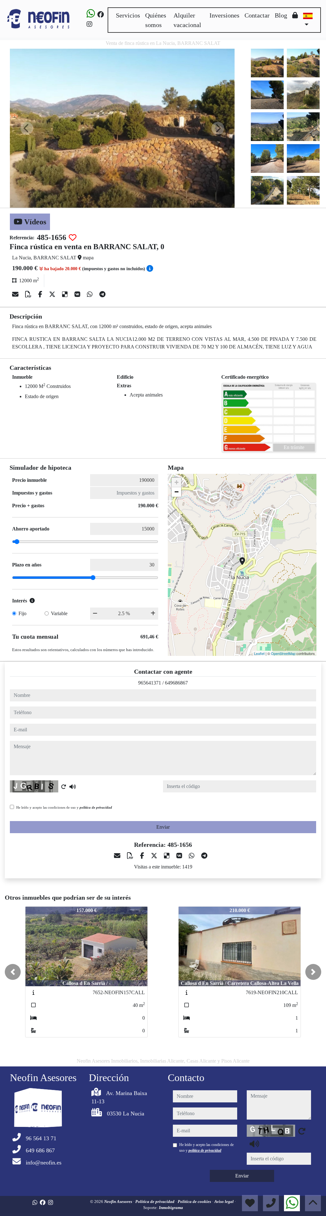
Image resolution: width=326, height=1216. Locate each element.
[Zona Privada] (295, 15)
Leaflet (259, 653)
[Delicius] (65, 294)
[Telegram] (102, 294)
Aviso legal (224, 1201)
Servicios (128, 15)
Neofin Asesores (118, 1201)
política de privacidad (96, 807)
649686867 (176, 682)
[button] (13, 972)
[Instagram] (89, 24)
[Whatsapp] (91, 14)
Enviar (163, 827)
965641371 (149, 682)
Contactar (257, 15)
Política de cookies (195, 1201)
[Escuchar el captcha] (72, 786)
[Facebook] (100, 14)
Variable (59, 613)
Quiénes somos (155, 20)
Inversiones (224, 15)
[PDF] (29, 294)
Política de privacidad (155, 1201)
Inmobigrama (171, 1207)
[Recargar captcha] (64, 786)
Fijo (22, 613)
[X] (53, 294)
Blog (281, 15)
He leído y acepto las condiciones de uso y (64, 807)
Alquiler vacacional (187, 20)
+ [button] (176, 482)
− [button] (176, 492)
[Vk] (78, 294)
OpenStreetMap (283, 653)
